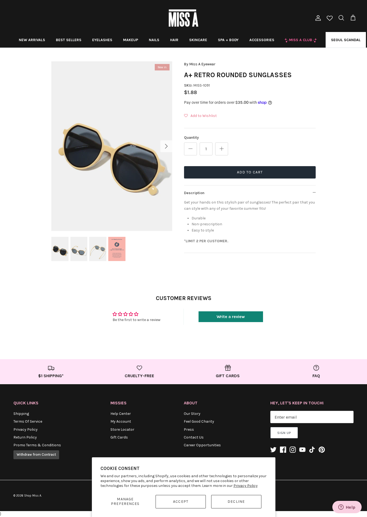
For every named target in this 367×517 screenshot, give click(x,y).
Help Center (120, 413)
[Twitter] (273, 450)
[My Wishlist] (330, 18)
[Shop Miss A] (183, 18)
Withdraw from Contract (36, 454)
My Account (120, 421)
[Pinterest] (322, 450)
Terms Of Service (27, 421)
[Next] (166, 146)
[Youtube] (302, 450)
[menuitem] (32, 40)
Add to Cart (250, 172)
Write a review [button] (231, 316)
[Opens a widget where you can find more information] (347, 507)
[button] (200, 116)
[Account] (317, 18)
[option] (111, 146)
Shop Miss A (32, 495)
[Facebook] (283, 450)
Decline (236, 501)
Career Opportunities (202, 445)
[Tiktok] (312, 450)
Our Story (192, 413)
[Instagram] (293, 450)
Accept (180, 501)
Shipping (21, 413)
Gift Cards (119, 437)
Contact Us (194, 437)
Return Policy (25, 437)
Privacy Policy (245, 485)
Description (194, 193)
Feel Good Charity (199, 421)
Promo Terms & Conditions (37, 445)
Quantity (191, 137)
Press (189, 429)
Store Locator (122, 429)
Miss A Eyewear (202, 64)
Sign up (284, 433)
